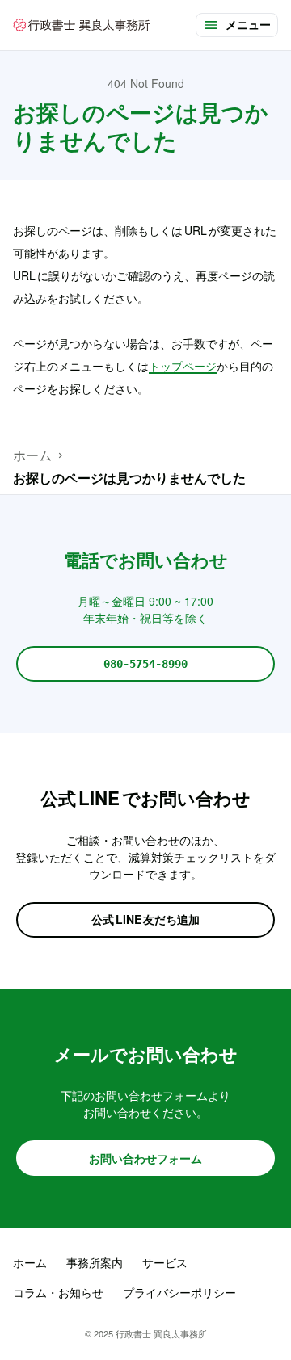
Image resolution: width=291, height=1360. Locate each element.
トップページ (183, 366)
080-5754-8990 (145, 663)
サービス (165, 1262)
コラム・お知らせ (58, 1292)
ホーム (32, 455)
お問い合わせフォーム (145, 1158)
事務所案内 (94, 1262)
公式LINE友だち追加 (145, 919)
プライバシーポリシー (179, 1292)
